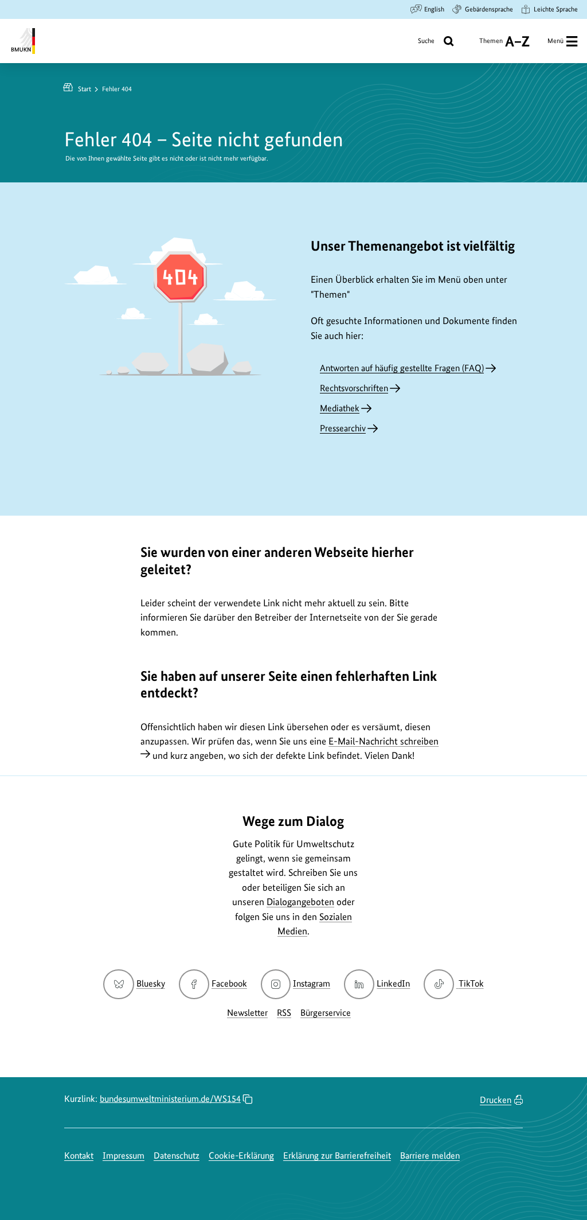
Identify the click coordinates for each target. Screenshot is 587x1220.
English (434, 9)
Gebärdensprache (489, 9)
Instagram (311, 983)
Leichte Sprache (556, 9)
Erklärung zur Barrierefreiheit (337, 1155)
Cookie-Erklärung (241, 1155)
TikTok (470, 983)
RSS (284, 1012)
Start (84, 89)
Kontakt (78, 1155)
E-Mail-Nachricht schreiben (383, 741)
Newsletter (247, 1012)
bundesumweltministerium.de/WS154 (170, 1098)
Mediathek (339, 408)
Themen (491, 45)
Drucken (495, 1099)
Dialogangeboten (300, 901)
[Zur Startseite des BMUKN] (22, 41)
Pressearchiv (343, 428)
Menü (555, 41)
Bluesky (150, 983)
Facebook (229, 983)
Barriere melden (430, 1155)
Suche (426, 41)
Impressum (123, 1155)
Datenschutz (176, 1155)
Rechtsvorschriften (354, 388)
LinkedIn (393, 983)
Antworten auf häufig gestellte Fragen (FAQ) (402, 368)
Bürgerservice (325, 1012)
